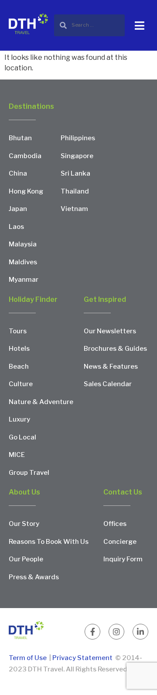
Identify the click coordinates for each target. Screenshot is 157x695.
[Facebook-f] (92, 632)
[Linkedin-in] (140, 632)
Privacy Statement (82, 658)
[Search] (89, 25)
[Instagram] (116, 632)
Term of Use (28, 658)
